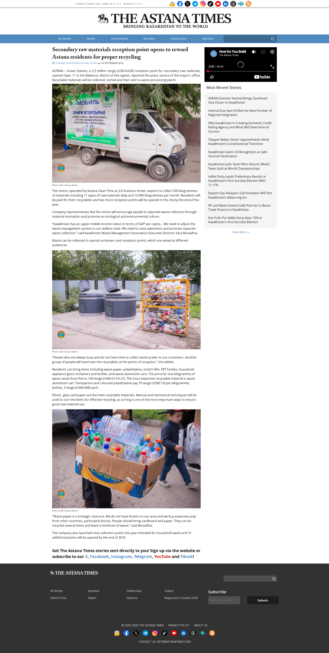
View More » (240, 232)
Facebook (99, 556)
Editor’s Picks (58, 598)
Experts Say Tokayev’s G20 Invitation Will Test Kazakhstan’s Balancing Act (240, 195)
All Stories (64, 38)
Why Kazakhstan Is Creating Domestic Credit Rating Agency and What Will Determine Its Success (240, 127)
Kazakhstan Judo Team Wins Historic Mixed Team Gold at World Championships (238, 166)
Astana (92, 63)
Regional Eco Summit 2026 (181, 598)
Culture (168, 590)
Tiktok (186, 556)
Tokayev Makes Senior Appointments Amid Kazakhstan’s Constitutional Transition (238, 141)
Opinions (208, 38)
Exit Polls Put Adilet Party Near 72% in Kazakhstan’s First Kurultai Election (235, 220)
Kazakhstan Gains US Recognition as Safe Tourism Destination (237, 154)
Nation (91, 38)
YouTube (162, 556)
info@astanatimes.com (173, 641)
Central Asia (178, 38)
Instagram (121, 556)
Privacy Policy (178, 625)
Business (149, 38)
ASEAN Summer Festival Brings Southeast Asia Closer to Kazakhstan (238, 100)
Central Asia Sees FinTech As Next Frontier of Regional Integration (240, 113)
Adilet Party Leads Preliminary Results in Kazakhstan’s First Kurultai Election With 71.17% (237, 180)
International (119, 38)
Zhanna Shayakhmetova (70, 63)
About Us (201, 625)
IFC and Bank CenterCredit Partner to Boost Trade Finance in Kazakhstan (239, 207)
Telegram (143, 556)
